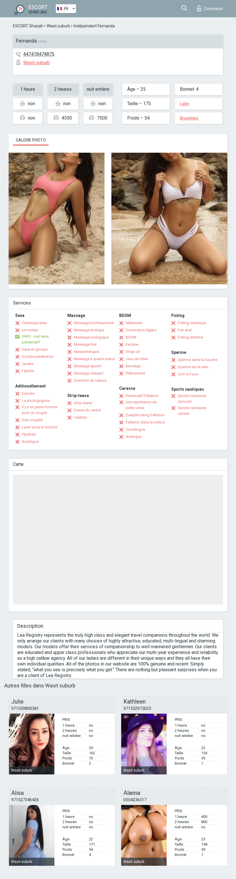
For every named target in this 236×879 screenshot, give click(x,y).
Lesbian (80, 417)
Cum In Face (188, 374)
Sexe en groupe (35, 349)
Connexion (213, 8)
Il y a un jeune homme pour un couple (39, 410)
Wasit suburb (58, 26)
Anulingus (30, 441)
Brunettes (189, 118)
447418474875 (38, 54)
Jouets (27, 364)
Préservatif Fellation (142, 396)
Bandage (133, 366)
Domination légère (141, 330)
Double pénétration (38, 356)
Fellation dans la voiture (145, 422)
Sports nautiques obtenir (192, 411)
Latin (184, 103)
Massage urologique (91, 337)
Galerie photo (31, 140)
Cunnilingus (135, 429)
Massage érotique (89, 330)
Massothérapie (86, 351)
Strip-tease (83, 403)
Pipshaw (29, 434)
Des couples (32, 420)
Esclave (132, 344)
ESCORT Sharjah (28, 26)
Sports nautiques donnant (192, 399)
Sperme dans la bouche (197, 360)
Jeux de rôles (137, 359)
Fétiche (28, 371)
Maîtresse (134, 323)
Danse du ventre (87, 410)
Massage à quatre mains (94, 359)
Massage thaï (85, 344)
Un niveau (30, 330)
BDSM (131, 337)
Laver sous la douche (39, 427)
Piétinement (135, 373)
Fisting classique (192, 323)
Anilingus (133, 436)
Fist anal (185, 330)
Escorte (28, 393)
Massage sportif (88, 366)
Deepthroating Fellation (145, 415)
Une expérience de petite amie (141, 405)
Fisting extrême (190, 337)
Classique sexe (34, 323)
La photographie (36, 400)
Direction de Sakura (90, 380)
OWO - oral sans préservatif (35, 339)
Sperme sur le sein (193, 367)
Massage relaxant (88, 373)
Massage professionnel (94, 323)
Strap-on (133, 351)
